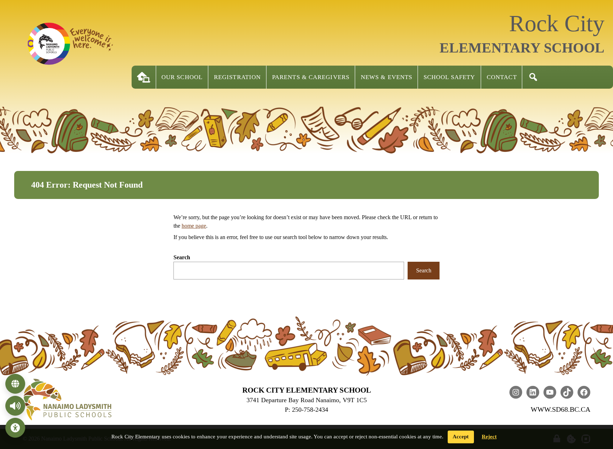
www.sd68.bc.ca (560, 409)
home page (194, 226)
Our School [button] (182, 77)
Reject (489, 436)
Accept (461, 436)
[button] (533, 77)
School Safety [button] (449, 77)
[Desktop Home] (144, 77)
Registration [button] (237, 77)
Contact (502, 77)
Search (181, 257)
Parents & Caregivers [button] (310, 77)
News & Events (386, 77)
